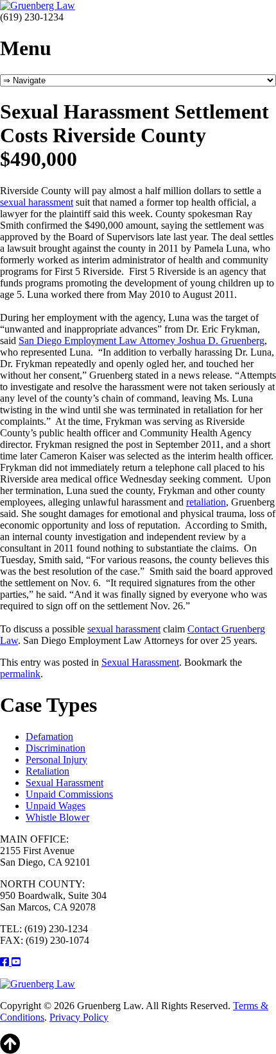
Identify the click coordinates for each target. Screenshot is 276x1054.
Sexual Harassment (140, 662)
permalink (20, 673)
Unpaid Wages (55, 805)
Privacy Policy (78, 1017)
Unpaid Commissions (69, 794)
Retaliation (47, 771)
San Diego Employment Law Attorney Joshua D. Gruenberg (141, 340)
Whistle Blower (57, 817)
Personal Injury (56, 759)
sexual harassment (36, 202)
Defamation (49, 736)
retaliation (206, 502)
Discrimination (55, 748)
